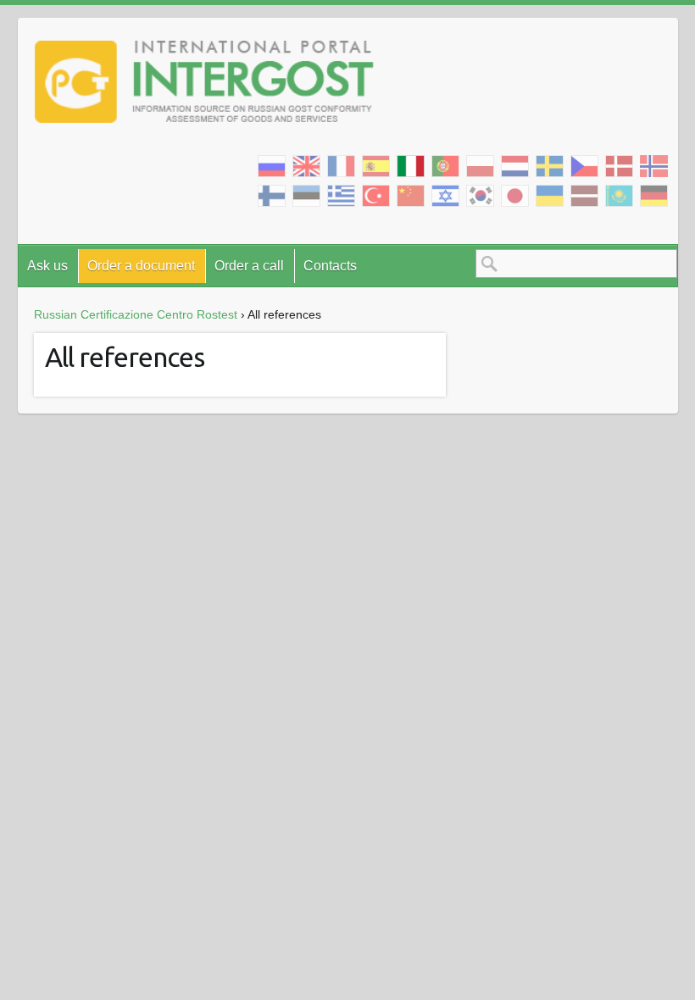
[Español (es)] (376, 166)
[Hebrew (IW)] (445, 196)
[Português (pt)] (445, 166)
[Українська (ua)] (550, 196)
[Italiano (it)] (411, 166)
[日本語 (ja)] (515, 196)
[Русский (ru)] (272, 166)
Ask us (47, 265)
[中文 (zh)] (411, 196)
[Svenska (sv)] (550, 166)
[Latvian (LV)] (584, 196)
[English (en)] (306, 166)
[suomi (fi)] (272, 196)
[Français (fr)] (341, 166)
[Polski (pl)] (480, 166)
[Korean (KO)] (480, 196)
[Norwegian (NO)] (654, 166)
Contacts (330, 265)
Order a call (249, 265)
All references (124, 357)
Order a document (141, 265)
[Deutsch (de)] (654, 196)
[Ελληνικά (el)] (341, 196)
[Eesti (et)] (306, 196)
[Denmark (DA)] (619, 166)
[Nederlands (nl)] (515, 166)
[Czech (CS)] (584, 166)
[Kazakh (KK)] (619, 196)
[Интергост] (204, 85)
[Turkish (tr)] (376, 196)
